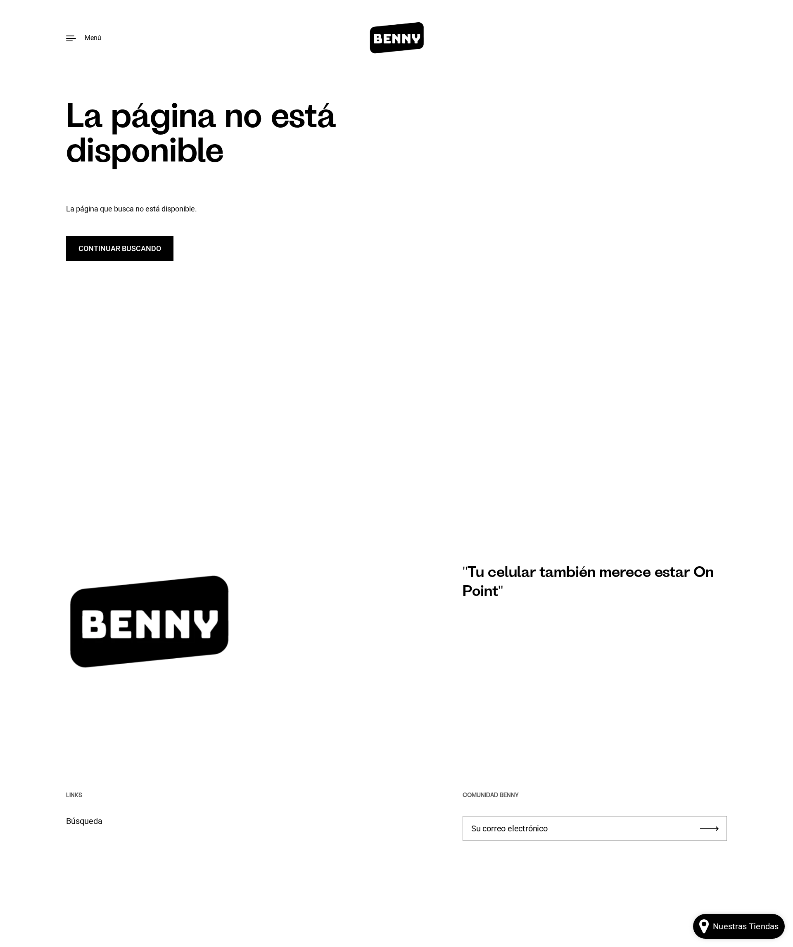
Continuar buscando (119, 248)
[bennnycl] (396, 37)
